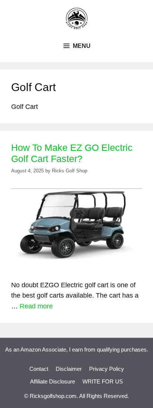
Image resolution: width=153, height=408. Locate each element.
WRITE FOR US (102, 381)
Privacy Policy (106, 369)
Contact (38, 369)
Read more (36, 306)
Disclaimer (69, 369)
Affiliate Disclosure (52, 381)
